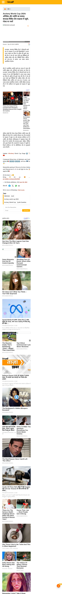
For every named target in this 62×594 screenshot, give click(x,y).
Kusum (5, 44)
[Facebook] (27, 31)
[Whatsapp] (16, 186)
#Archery (11, 153)
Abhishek (7, 196)
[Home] (5, 9)
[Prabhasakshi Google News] (29, 44)
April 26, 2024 (23, 182)
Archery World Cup (10, 202)
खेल (8, 9)
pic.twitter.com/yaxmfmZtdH (11, 179)
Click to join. (21, 190)
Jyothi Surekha (21, 202)
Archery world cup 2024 (11, 199)
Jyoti (12, 196)
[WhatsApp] (27, 37)
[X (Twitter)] (27, 34)
